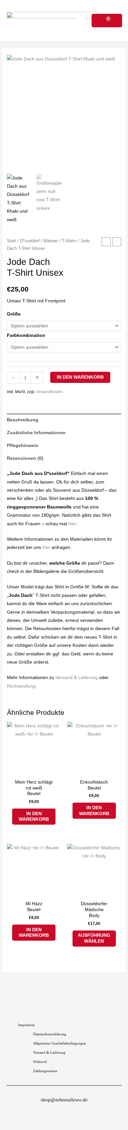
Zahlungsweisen (45, 1071)
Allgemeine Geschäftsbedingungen (59, 1043)
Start (11, 241)
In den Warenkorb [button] (34, 816)
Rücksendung (21, 686)
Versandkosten (49, 391)
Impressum (26, 1025)
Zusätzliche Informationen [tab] (36, 432)
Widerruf (40, 1062)
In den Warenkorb (80, 377)
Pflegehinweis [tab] (22, 445)
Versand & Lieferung (76, 677)
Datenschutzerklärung (49, 1034)
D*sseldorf (30, 241)
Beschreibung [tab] (22, 419)
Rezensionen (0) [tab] (25, 458)
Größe (14, 314)
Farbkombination (26, 335)
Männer (51, 241)
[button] (80, 21)
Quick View (33, 770)
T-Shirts (69, 241)
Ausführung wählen (94, 938)
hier (72, 523)
